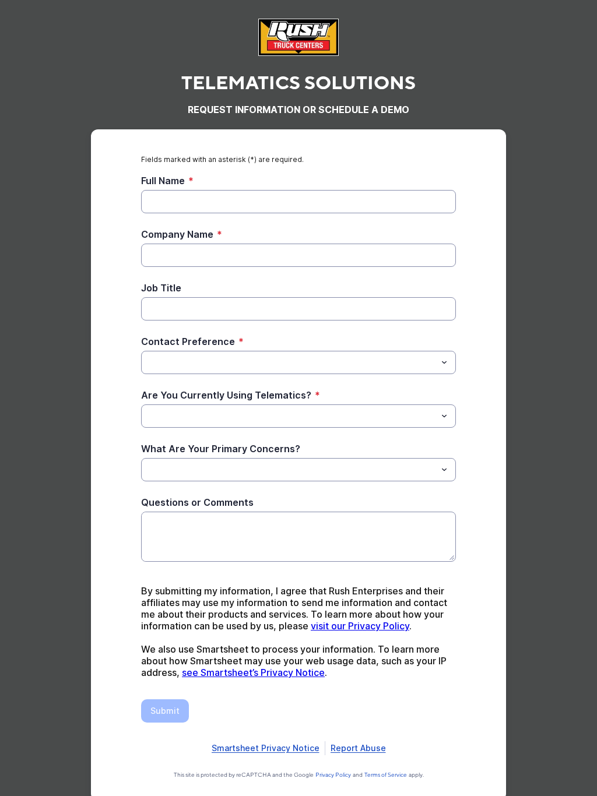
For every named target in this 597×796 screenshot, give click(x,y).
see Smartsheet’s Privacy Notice (253, 672)
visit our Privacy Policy (360, 626)
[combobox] (298, 362)
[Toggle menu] (444, 362)
